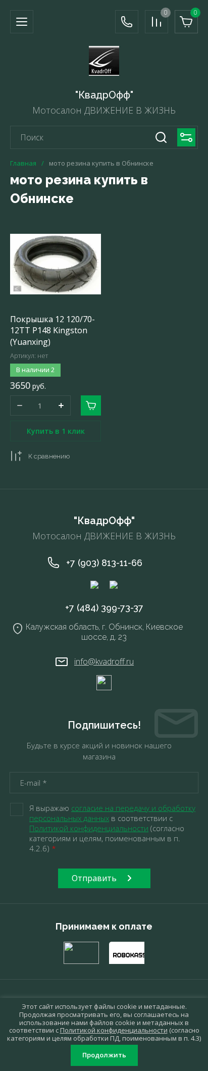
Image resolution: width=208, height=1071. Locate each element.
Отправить (94, 878)
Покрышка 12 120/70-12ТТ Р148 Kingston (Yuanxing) (52, 330)
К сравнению (49, 456)
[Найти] (161, 137)
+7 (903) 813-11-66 (104, 562)
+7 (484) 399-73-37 (104, 607)
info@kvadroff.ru (104, 661)
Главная (23, 163)
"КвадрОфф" (104, 95)
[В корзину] (91, 405)
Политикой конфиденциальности (88, 828)
